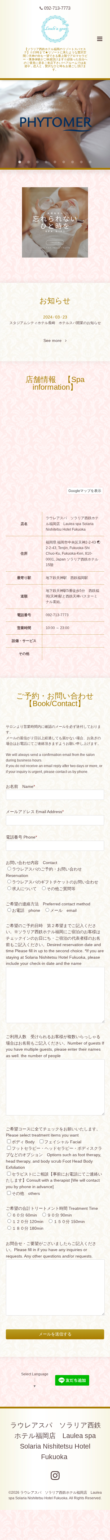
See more (54, 341)
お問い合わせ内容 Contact (31, 863)
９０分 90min (59, 1215)
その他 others (26, 1193)
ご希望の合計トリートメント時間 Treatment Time (52, 1208)
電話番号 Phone (21, 837)
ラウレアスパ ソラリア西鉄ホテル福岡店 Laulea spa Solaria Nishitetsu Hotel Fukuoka (55, 1441)
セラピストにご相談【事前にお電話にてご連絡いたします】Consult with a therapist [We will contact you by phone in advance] (54, 1180)
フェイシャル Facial (62, 1142)
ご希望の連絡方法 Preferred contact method (48, 904)
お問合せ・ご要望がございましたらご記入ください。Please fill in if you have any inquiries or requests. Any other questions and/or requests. (51, 1249)
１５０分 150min (69, 1221)
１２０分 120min (27, 1221)
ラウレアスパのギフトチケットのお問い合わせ (55, 882)
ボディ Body (23, 1142)
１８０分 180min (27, 1228)
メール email (63, 910)
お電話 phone (26, 910)
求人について (24, 889)
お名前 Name (20, 786)
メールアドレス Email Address (35, 812)
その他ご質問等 (61, 889)
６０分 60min (24, 1215)
